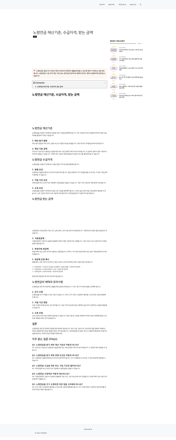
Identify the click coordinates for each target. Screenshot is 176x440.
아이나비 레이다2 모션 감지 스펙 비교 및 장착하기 (131, 51)
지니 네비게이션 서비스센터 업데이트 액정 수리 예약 (130, 60)
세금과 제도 (111, 5)
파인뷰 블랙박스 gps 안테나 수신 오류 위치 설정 (131, 69)
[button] (140, 4)
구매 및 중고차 (122, 5)
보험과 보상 (133, 5)
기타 (35, 36)
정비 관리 (102, 5)
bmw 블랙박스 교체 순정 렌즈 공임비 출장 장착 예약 (130, 87)
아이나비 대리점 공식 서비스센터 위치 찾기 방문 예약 (130, 96)
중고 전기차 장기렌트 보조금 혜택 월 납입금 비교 (131, 78)
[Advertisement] (88, 23)
